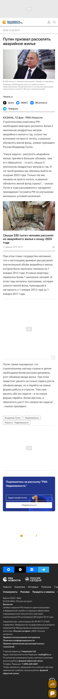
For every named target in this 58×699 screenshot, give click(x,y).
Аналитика (19, 587)
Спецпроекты (10, 592)
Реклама (24, 592)
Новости (7, 587)
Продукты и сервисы (43, 592)
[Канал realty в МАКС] (8, 570)
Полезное (46, 587)
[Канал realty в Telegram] (43, 570)
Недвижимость (32, 418)
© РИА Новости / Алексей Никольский (18, 81)
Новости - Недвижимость (17, 422)
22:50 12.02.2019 (11, 30)
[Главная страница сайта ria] (3, 22)
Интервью (33, 587)
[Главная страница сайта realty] (18, 22)
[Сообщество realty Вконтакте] (31, 570)
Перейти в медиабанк (45, 81)
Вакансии (8, 604)
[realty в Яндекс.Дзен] (20, 570)
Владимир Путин (13, 418)
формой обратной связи (30, 661)
